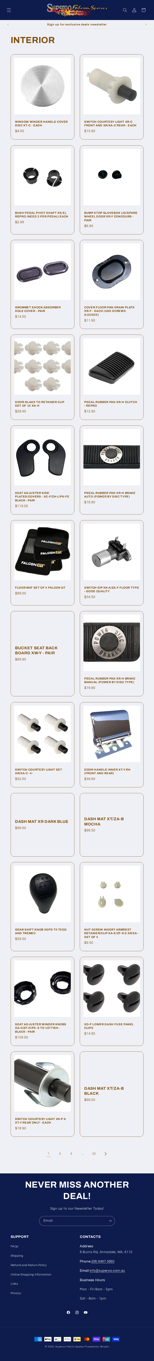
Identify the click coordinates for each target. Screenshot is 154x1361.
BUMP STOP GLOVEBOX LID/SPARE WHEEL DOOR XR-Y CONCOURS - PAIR (110, 216)
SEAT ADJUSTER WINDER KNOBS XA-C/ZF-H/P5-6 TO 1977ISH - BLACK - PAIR (40, 1028)
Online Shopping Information (31, 1274)
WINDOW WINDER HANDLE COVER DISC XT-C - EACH (41, 123)
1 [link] (49, 1153)
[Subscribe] (110, 1221)
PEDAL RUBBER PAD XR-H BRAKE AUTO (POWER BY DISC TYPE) (110, 494)
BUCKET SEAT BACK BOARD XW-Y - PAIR (36, 650)
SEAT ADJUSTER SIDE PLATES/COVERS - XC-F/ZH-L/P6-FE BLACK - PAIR (42, 496)
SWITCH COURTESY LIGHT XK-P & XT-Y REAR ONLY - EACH (40, 1120)
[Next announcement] (146, 24)
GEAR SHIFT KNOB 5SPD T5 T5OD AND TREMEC (41, 931)
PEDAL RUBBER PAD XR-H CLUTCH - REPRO (110, 403)
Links (14, 1283)
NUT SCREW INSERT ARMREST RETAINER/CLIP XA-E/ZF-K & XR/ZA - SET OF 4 (111, 933)
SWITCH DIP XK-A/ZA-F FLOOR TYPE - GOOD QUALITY (111, 589)
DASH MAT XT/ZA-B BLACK (104, 1090)
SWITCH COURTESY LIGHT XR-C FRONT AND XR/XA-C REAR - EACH (110, 123)
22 (94, 1153)
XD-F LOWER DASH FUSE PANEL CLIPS (109, 1026)
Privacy (16, 1293)
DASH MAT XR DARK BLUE (42, 821)
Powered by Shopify (97, 1347)
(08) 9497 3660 (102, 1261)
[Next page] (105, 1153)
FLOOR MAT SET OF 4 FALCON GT (40, 587)
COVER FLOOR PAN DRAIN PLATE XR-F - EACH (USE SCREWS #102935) (109, 311)
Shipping (17, 1255)
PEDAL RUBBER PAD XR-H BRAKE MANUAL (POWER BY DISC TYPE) (110, 680)
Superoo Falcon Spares (69, 1347)
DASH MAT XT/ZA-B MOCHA (104, 821)
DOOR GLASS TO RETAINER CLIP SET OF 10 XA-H (39, 403)
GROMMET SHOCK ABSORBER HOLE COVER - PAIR (38, 309)
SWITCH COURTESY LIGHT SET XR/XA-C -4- (38, 771)
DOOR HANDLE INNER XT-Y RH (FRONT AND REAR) (107, 771)
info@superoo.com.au (107, 1271)
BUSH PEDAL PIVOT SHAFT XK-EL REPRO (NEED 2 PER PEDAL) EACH (41, 214)
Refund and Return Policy (29, 1265)
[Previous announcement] (8, 24)
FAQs (14, 1246)
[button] (8, 10)
